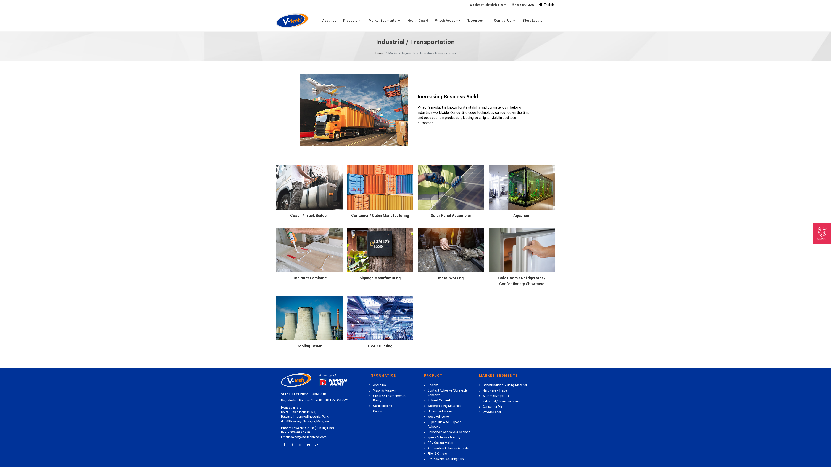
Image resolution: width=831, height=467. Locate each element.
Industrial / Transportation (501, 401)
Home (379, 53)
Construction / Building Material (505, 385)
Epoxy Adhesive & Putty (444, 437)
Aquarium (521, 215)
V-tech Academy (447, 20)
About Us (329, 20)
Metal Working (451, 278)
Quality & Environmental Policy (389, 398)
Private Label (492, 412)
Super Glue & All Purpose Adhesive (444, 424)
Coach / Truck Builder (309, 215)
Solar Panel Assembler (451, 215)
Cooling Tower (309, 346)
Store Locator (533, 20)
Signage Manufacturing (380, 278)
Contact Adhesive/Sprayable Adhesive (448, 393)
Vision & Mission (384, 390)
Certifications (382, 406)
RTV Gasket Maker (440, 443)
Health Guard (417, 20)
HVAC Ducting (380, 346)
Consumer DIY (492, 406)
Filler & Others (437, 453)
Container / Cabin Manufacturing (380, 215)
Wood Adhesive (438, 416)
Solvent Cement (439, 400)
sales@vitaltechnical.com (489, 4)
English (548, 4)
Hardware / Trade (495, 390)
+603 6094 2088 (524, 4)
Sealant (433, 385)
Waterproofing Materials (444, 406)
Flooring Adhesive (440, 411)
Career (377, 411)
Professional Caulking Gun (446, 459)
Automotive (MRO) (496, 396)
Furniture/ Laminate (309, 278)
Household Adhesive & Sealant (449, 432)
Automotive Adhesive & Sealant (450, 448)
